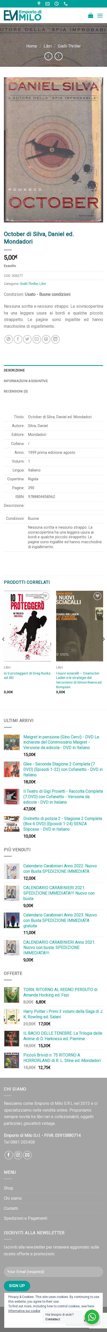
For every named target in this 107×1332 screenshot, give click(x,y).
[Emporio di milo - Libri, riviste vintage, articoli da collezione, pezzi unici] (30, 15)
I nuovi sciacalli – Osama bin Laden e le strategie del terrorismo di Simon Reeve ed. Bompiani (79, 680)
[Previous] (3, 649)
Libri (48, 46)
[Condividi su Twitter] (27, 339)
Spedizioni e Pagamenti (25, 1218)
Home (31, 46)
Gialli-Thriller (69, 46)
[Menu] (100, 15)
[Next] (103, 649)
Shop (8, 1188)
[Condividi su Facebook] (18, 339)
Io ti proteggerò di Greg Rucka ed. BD (27, 675)
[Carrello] (90, 15)
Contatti (11, 1208)
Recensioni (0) (16, 391)
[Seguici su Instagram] (18, 1155)
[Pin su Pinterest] (46, 339)
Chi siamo (13, 1198)
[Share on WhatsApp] (8, 339)
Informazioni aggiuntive (26, 381)
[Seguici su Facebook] (8, 1155)
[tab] (53, 370)
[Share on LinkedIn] (55, 339)
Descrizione (14, 370)
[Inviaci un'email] (27, 1155)
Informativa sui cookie (24, 1311)
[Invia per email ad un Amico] (36, 339)
